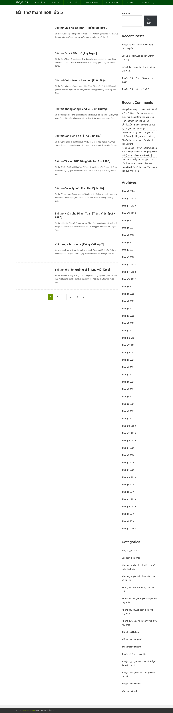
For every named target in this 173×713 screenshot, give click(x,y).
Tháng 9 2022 (128, 286)
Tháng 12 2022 (129, 264)
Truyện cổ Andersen (91, 2)
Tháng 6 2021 (128, 382)
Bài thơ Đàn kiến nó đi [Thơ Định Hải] (78, 136)
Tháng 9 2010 (128, 514)
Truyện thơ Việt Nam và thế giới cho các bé (138, 674)
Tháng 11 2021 (129, 345)
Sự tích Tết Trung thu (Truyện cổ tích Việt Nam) (139, 69)
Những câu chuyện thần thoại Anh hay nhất (137, 612)
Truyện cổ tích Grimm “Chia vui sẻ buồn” (137, 80)
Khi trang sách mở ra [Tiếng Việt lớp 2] (79, 244)
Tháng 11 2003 (129, 528)
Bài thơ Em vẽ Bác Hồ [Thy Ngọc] (76, 53)
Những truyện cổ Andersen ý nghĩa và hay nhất (139, 623)
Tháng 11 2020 (129, 433)
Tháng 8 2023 (128, 227)
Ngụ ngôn (129, 2)
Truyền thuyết (72, 2)
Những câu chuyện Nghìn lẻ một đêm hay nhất (139, 600)
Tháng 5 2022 (128, 301)
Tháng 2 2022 (128, 323)
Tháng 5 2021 (128, 389)
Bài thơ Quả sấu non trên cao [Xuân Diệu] (80, 80)
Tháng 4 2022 (128, 308)
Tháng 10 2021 (129, 352)
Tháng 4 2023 (128, 242)
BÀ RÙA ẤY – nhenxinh (132, 124)
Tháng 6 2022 (128, 294)
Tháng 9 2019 (128, 484)
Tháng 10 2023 (129, 213)
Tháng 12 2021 (129, 338)
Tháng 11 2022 (129, 272)
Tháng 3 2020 (128, 455)
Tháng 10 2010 (129, 506)
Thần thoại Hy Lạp (130, 632)
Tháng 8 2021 (128, 367)
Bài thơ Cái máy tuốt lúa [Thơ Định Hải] (79, 188)
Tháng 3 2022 (128, 316)
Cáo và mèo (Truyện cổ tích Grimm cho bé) (138, 58)
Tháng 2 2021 (128, 411)
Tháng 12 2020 (129, 426)
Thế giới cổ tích (23, 2)
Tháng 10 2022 (129, 279)
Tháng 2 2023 (128, 249)
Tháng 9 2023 (128, 220)
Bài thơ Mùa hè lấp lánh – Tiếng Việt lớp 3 (81, 28)
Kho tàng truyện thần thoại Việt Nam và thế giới (138, 578)
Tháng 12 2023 (129, 198)
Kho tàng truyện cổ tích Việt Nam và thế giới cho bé (138, 567)
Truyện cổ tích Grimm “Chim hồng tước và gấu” (137, 46)
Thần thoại (56, 2)
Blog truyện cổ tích (130, 550)
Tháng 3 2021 (128, 404)
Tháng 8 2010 (128, 521)
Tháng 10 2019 (129, 477)
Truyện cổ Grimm (112, 2)
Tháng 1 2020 (128, 470)
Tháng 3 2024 (128, 191)
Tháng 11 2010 (129, 499)
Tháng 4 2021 (128, 396)
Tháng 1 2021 (128, 418)
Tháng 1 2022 (128, 330)
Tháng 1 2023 (128, 257)
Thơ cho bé (145, 2)
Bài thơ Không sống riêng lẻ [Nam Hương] (81, 109)
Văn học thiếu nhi (130, 691)
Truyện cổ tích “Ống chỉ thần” (135, 89)
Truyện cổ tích (39, 2)
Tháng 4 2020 (128, 448)
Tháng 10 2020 (129, 440)
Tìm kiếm (126, 13)
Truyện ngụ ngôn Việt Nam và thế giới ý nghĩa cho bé (139, 663)
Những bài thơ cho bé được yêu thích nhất (139, 589)
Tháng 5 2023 (128, 235)
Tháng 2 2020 (128, 462)
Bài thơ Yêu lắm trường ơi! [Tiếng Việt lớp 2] (82, 269)
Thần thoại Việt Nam (131, 646)
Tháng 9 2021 (128, 360)
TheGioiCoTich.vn (28, 710)
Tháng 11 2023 (129, 206)
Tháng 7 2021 (128, 374)
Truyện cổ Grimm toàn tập (134, 654)
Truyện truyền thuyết (131, 683)
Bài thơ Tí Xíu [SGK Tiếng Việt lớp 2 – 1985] (82, 161)
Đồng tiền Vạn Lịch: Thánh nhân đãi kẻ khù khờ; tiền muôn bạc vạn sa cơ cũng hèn (139, 113)
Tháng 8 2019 (128, 492)
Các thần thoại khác (131, 558)
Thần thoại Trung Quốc (132, 639)
